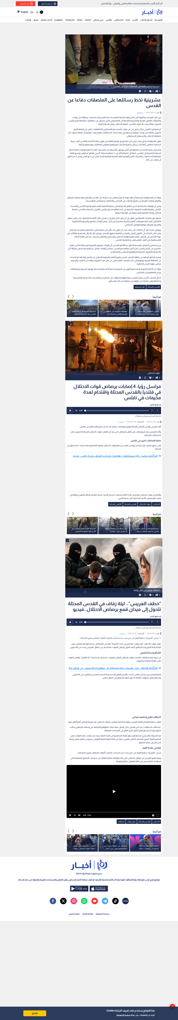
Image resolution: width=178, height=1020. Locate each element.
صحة (128, 20)
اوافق (35, 1013)
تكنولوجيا (58, 20)
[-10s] (152, 410)
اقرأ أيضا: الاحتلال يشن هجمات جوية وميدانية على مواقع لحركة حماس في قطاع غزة (113, 668)
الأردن (135, 20)
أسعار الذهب (146, 20)
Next (68, 296)
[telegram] (105, 901)
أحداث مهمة (46, 20)
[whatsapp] (84, 901)
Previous (73, 296)
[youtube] (94, 901)
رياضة (79, 20)
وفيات (28, 20)
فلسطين (118, 20)
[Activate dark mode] (39, 12)
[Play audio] (70, 410)
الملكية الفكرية (87, 914)
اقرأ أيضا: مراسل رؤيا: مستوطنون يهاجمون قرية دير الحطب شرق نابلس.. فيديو (115, 455)
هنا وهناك (70, 20)
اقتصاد (88, 20)
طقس (109, 20)
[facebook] (53, 901)
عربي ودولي (98, 20)
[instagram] (73, 901)
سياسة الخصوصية (123, 1015)
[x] (63, 901)
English (24, 12)
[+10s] (158, 410)
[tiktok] (115, 901)
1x (76, 410)
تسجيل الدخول (46, 4)
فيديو (35, 20)
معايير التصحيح (74, 914)
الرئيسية (158, 20)
